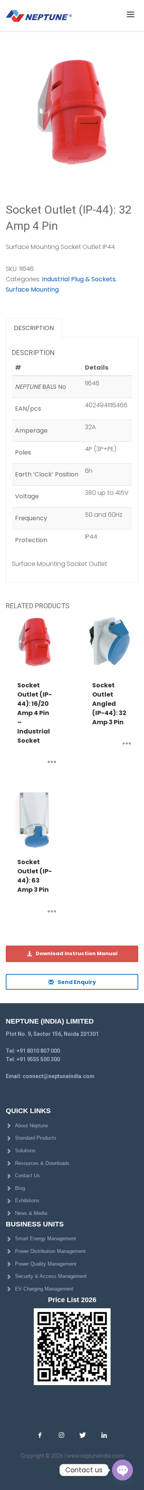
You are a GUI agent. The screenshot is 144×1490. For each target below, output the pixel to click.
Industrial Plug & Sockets (79, 279)
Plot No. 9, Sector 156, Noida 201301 (52, 1034)
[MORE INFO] (52, 762)
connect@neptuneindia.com (58, 1076)
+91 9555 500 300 (38, 1059)
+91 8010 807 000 (38, 1051)
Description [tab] (34, 328)
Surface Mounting (32, 289)
